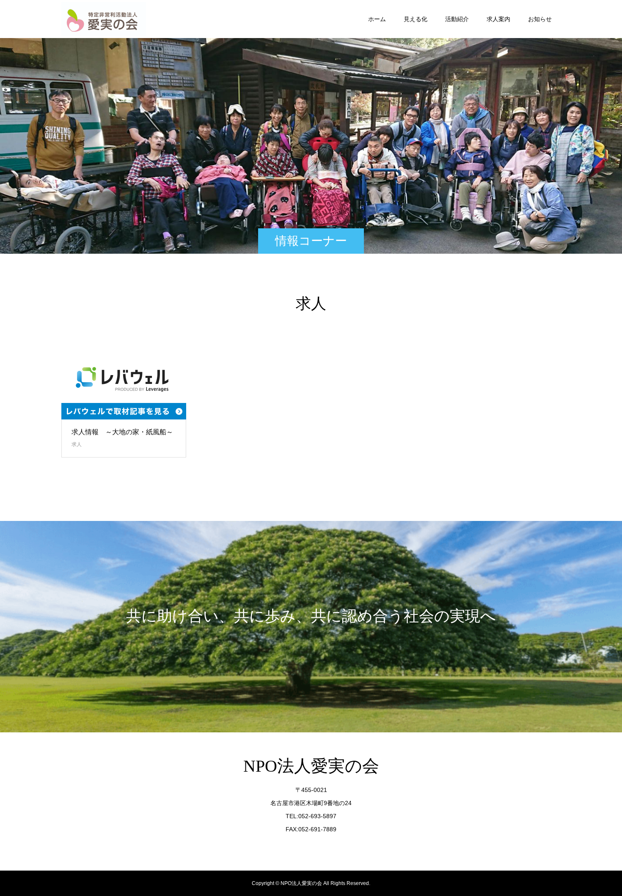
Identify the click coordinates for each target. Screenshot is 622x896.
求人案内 (498, 19)
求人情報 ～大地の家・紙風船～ (122, 432)
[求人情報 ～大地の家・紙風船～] (123, 386)
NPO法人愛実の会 (311, 765)
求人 (77, 444)
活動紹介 (457, 19)
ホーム (377, 19)
